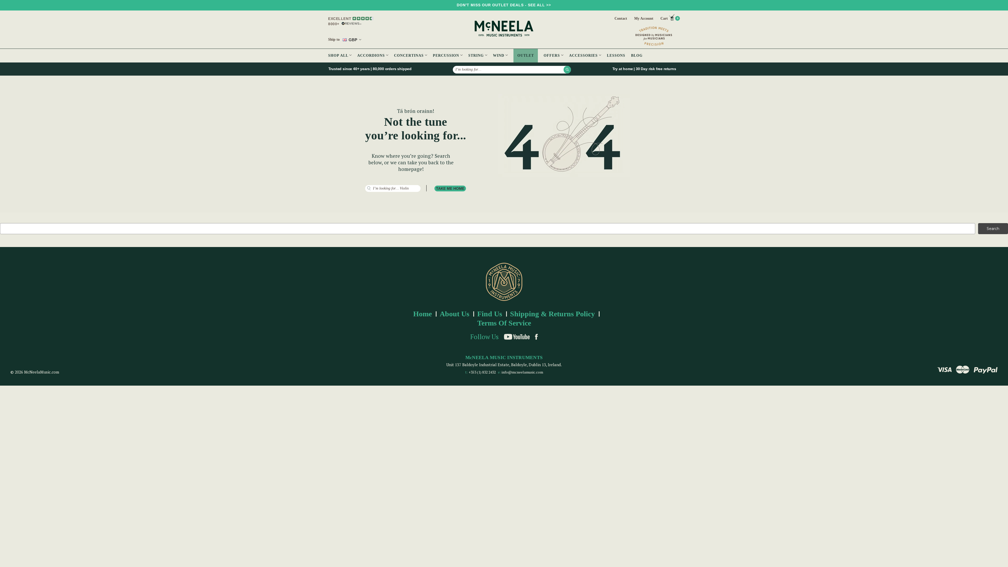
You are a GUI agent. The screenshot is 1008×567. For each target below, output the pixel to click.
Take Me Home (450, 188)
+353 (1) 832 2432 (482, 372)
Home (422, 314)
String (476, 55)
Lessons (616, 55)
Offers (552, 55)
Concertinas (409, 55)
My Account (643, 18)
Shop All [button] (338, 55)
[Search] (567, 69)
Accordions (371, 55)
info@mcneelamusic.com (522, 372)
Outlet (525, 55)
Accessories (584, 55)
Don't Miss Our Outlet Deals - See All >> (504, 5)
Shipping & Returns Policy (552, 314)
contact (621, 18)
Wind (499, 55)
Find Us (489, 314)
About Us (454, 314)
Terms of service (504, 323)
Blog (637, 55)
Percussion (446, 55)
